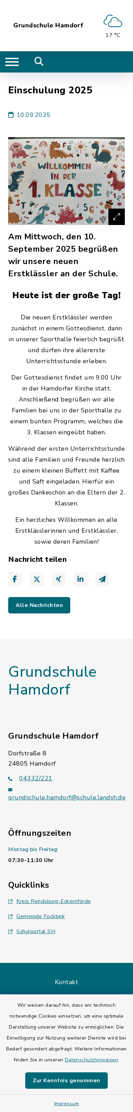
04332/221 (36, 778)
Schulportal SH (35, 931)
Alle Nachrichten (39, 605)
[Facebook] (15, 579)
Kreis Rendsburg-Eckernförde (53, 901)
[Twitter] (37, 579)
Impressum (66, 1103)
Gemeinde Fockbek (40, 916)
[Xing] (58, 579)
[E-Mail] (102, 579)
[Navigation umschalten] (12, 62)
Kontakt (66, 982)
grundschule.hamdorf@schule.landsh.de (66, 797)
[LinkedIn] (80, 579)
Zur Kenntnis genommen (66, 1080)
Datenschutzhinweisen (91, 1060)
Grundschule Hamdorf (48, 25)
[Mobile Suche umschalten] (39, 61)
